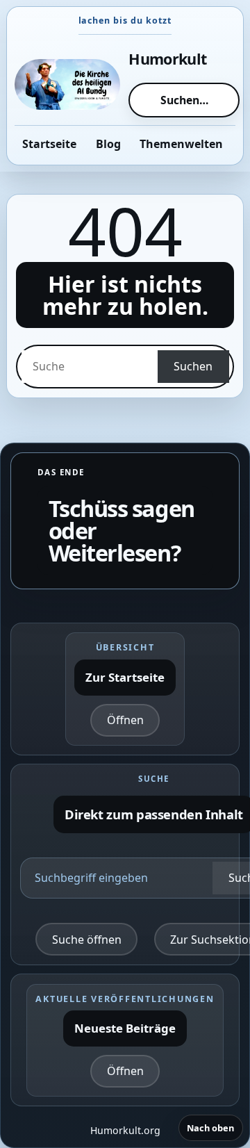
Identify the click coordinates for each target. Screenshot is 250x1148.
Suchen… (184, 100)
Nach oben (210, 1128)
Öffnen (125, 720)
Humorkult (167, 59)
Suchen (193, 366)
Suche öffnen (87, 939)
